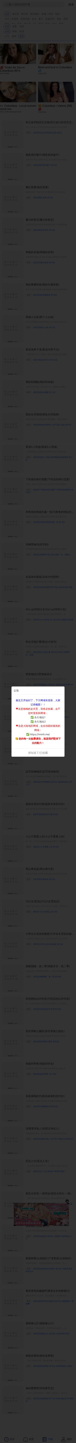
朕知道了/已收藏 (38, 752)
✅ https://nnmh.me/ (38, 734)
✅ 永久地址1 (38, 717)
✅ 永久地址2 (38, 721)
